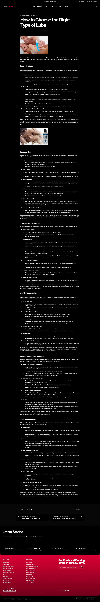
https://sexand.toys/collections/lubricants (56, 57)
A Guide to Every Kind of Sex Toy (30, 518)
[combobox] (82, 1)
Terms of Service (7, 582)
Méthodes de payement (8, 566)
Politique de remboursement (7, 599)
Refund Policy (6, 576)
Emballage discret (7, 570)
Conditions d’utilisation (25, 599)
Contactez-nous (6, 564)
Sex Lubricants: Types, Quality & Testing (64, 518)
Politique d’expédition (33, 599)
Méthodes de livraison (8, 568)
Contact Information (7, 578)
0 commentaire (77, 509)
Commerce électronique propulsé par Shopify (20, 597)
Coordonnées (39, 599)
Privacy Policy (6, 574)
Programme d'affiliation (8, 572)
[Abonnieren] (82, 567)
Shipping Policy (6, 580)
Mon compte (6, 562)
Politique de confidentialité (16, 599)
